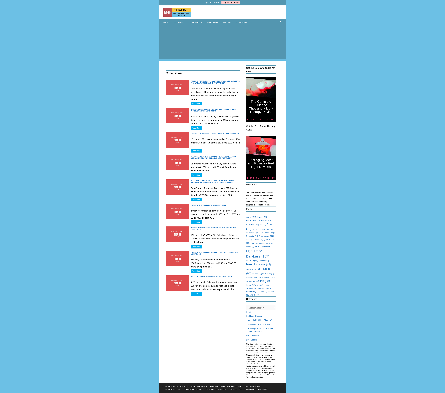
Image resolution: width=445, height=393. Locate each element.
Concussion (269, 233)
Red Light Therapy (254, 316)
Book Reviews (241, 22)
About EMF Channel (217, 386)
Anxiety (266, 220)
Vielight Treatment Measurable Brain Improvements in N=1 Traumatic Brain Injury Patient (215, 82)
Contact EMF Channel (252, 386)
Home (165, 22)
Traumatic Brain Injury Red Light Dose (208, 205)
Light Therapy (178, 22)
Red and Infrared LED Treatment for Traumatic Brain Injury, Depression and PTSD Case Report (213, 181)
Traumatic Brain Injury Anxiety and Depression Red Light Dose (214, 253)
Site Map (233, 389)
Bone (262, 225)
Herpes (250, 247)
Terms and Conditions (247, 389)
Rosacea (267, 277)
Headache (270, 243)
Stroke (269, 285)
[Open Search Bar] (281, 22)
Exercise (258, 240)
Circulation (251, 233)
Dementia (252, 236)
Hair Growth (257, 243)
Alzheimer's (253, 220)
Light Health (195, 22)
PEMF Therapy (213, 22)
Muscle (264, 261)
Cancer (256, 229)
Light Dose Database (212, 2)
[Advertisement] (222, 43)
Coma (260, 233)
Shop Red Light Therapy (231, 2)
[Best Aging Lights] (261, 179)
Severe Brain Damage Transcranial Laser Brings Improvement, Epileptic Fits (213, 110)
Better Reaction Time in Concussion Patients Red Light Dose (213, 229)
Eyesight (267, 240)
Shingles (253, 281)
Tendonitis (251, 288)
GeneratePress (174, 389)
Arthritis (252, 224)
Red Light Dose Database (259, 324)
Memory (252, 260)
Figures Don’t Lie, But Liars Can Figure (199, 389)
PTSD (259, 277)
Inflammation (262, 246)
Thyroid (260, 288)
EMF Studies (251, 340)
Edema (249, 240)
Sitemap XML (262, 389)
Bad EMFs (227, 22)
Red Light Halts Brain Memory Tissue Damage (211, 277)
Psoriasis (251, 277)
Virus (264, 292)
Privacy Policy (221, 389)
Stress (260, 285)
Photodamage (268, 274)
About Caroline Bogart (199, 386)
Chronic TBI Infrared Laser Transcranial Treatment (215, 134)
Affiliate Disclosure (234, 386)
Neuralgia (251, 269)
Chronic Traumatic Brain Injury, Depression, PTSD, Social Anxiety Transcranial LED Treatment (214, 157)
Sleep (251, 285)
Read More (196, 103)
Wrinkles (254, 295)
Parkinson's (257, 274)
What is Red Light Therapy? (260, 320)
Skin (264, 281)
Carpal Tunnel (267, 229)
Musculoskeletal (258, 264)
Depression (266, 236)
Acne (251, 217)
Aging (261, 217)
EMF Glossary (252, 336)
